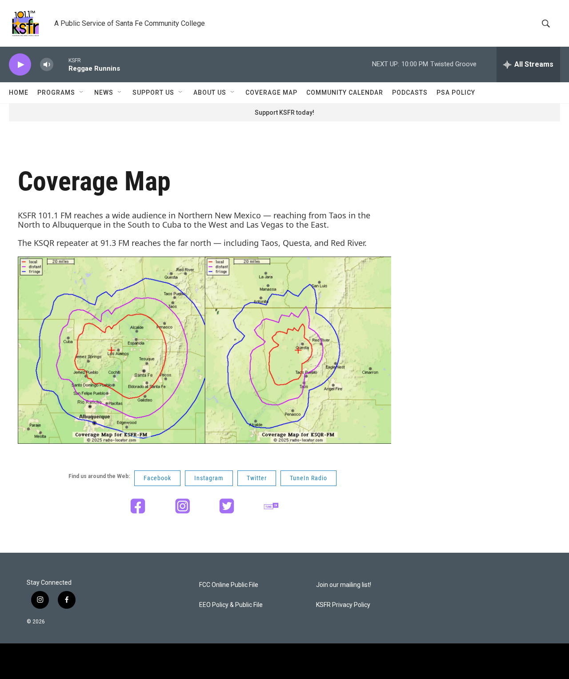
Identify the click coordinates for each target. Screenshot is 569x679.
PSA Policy (456, 92)
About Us (209, 92)
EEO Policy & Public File (231, 605)
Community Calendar (344, 92)
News (103, 92)
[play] (20, 65)
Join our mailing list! (343, 585)
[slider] (61, 64)
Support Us (153, 92)
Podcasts (410, 92)
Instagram (209, 478)
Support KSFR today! (284, 112)
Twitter (257, 478)
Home (18, 92)
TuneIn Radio (308, 478)
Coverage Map (271, 92)
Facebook (157, 478)
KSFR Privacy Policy (343, 605)
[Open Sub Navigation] (81, 92)
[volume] (46, 65)
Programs (56, 92)
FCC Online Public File (228, 585)
